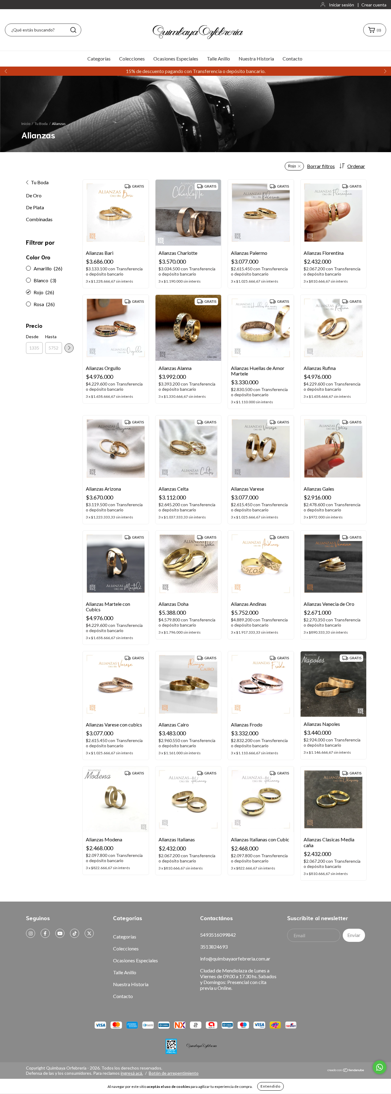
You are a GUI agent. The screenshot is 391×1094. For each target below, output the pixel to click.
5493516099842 (218, 935)
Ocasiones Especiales (175, 58)
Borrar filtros (321, 166)
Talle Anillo (218, 58)
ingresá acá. (132, 1073)
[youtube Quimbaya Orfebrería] (59, 933)
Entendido (270, 1086)
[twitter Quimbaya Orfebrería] (89, 933)
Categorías (99, 58)
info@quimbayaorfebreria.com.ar (235, 958)
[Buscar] (73, 29)
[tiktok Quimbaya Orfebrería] (74, 933)
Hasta (51, 336)
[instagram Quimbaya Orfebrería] (30, 933)
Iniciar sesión (341, 4)
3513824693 (214, 946)
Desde (32, 336)
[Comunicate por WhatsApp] (379, 1067)
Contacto (292, 58)
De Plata (35, 207)
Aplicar (69, 348)
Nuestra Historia (256, 58)
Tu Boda (41, 123)
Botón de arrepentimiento (174, 1073)
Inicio (25, 123)
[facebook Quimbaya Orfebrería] (45, 933)
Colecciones (132, 58)
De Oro (34, 195)
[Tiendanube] (346, 1070)
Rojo (292, 166)
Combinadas (39, 219)
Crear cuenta (373, 4)
